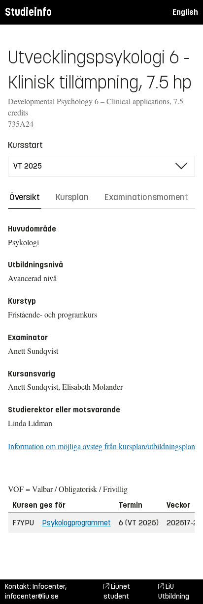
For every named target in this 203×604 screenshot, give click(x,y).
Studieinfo (28, 12)
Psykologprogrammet (76, 522)
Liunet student (116, 591)
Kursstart (25, 145)
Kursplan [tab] (72, 197)
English (185, 12)
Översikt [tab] (24, 197)
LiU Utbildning (173, 591)
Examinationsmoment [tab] (146, 197)
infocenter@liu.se (32, 596)
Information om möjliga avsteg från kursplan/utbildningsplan (101, 446)
